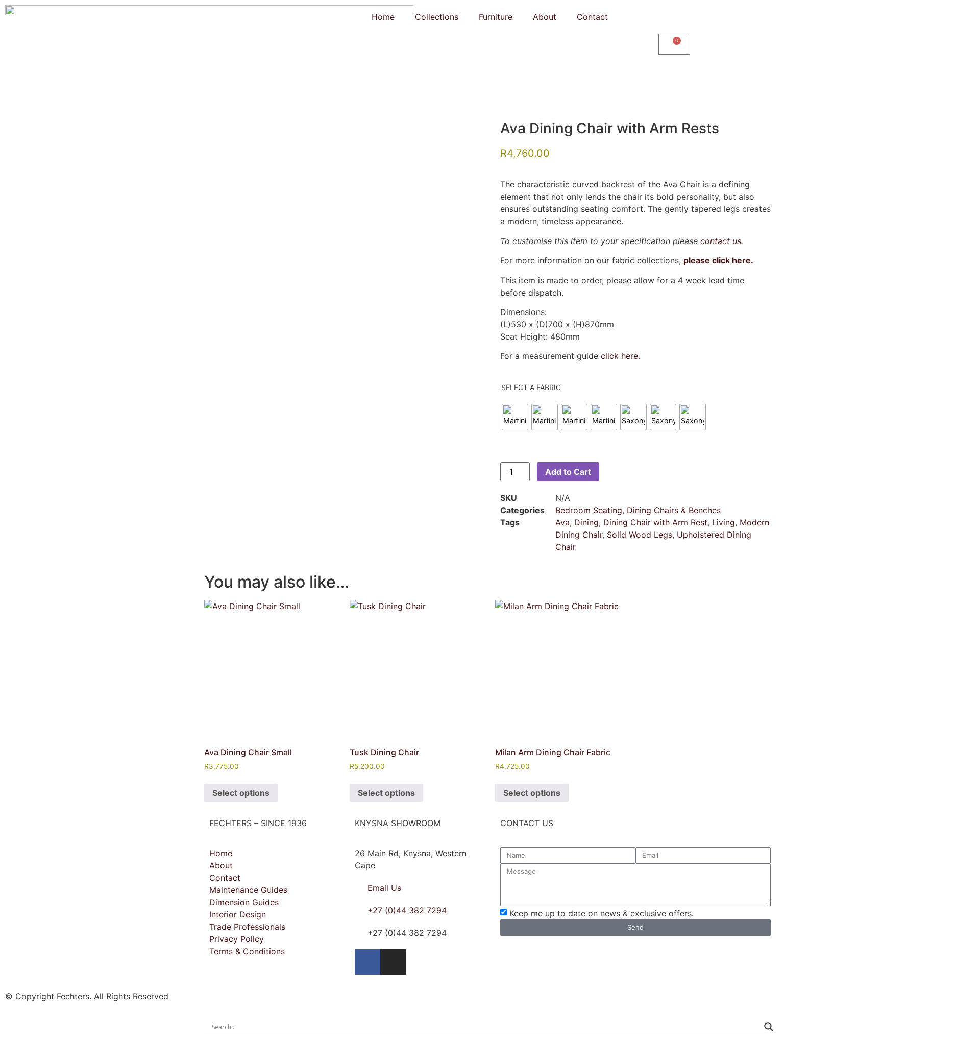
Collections (436, 17)
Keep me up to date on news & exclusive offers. (601, 913)
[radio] (515, 417)
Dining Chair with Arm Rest (655, 522)
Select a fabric (531, 387)
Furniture (495, 17)
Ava (562, 522)
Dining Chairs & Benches (674, 510)
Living (723, 522)
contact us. (721, 241)
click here (619, 356)
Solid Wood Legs (639, 534)
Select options (241, 793)
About (544, 17)
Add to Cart (568, 472)
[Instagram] (393, 962)
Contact (592, 17)
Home (383, 17)
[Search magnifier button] (769, 1027)
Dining (586, 522)
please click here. (718, 260)
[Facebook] (367, 962)
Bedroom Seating (588, 510)
